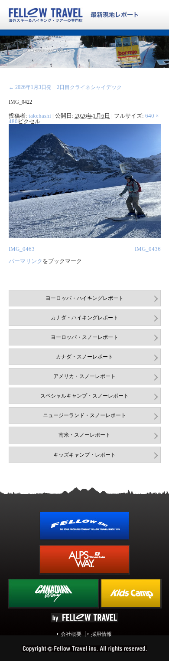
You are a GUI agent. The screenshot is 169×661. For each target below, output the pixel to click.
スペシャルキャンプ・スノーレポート (84, 396)
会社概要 (71, 634)
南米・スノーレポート (84, 435)
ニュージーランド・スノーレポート (84, 415)
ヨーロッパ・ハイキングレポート (85, 298)
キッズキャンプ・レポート (84, 455)
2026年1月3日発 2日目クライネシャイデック (65, 87)
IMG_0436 (148, 249)
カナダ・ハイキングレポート (84, 318)
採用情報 (101, 634)
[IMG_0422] (85, 236)
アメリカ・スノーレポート (84, 376)
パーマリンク (25, 261)
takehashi (40, 115)
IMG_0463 (22, 249)
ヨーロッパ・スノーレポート (84, 337)
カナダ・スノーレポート (84, 357)
